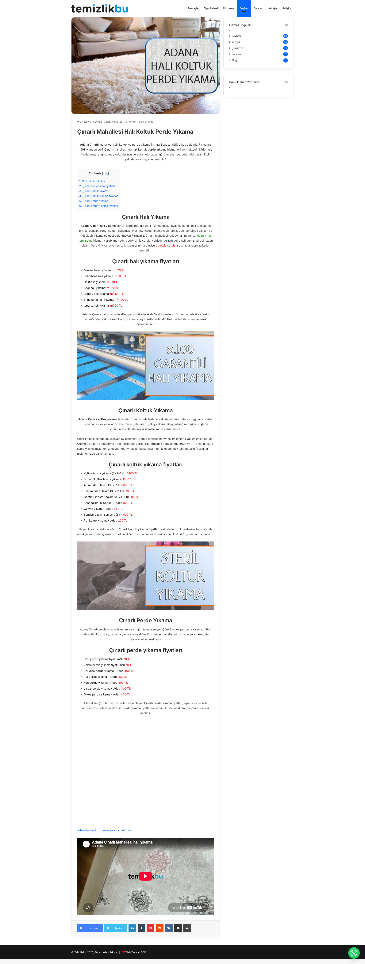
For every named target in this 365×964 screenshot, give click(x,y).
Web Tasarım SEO (135, 952)
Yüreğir (273, 8)
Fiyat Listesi (211, 8)
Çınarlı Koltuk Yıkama (94, 191)
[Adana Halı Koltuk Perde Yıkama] (99, 8)
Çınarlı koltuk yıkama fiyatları (98, 195)
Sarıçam (258, 8)
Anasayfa (193, 8)
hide (105, 173)
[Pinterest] (150, 928)
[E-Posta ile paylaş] (178, 928)
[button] (354, 953)
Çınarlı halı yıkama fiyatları (97, 186)
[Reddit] (159, 928)
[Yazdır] (187, 928)
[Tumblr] (141, 928)
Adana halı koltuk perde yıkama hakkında (104, 830)
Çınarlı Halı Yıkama (92, 181)
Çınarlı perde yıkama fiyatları (98, 205)
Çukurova (228, 8)
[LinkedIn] (132, 928)
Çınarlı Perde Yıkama (93, 200)
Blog (234, 60)
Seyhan (244, 8)
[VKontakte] (169, 928)
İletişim (286, 8)
